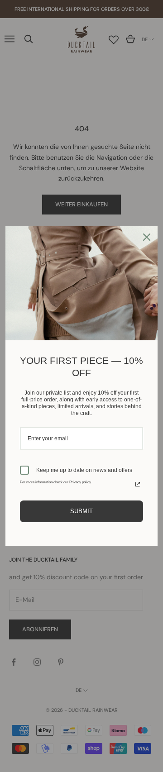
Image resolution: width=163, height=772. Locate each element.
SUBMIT (81, 511)
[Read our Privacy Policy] (137, 484)
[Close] (147, 237)
